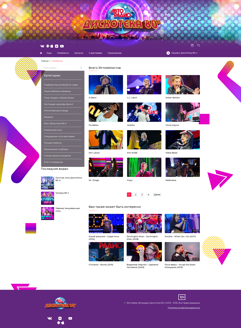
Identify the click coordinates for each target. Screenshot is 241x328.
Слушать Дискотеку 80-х (184, 53)
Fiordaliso (93, 125)
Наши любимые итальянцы (57, 91)
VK (49, 318)
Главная (41, 53)
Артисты (78, 53)
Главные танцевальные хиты (68, 209)
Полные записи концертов (57, 155)
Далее (157, 194)
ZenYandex (60, 318)
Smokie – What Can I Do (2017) (180, 236)
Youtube (70, 318)
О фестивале (95, 53)
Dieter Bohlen (173, 97)
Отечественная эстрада (56, 110)
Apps (60, 323)
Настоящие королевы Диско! (58, 104)
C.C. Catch (132, 97)
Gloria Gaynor (172, 125)
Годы (49, 53)
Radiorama (171, 180)
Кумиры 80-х (62, 193)
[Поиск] (80, 68)
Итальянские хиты (53, 130)
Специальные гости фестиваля (59, 136)
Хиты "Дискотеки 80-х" (55, 123)
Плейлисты (63, 53)
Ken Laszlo (94, 153)
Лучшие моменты (53, 143)
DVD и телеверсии (53, 162)
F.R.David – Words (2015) (101, 264)
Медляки (48, 117)
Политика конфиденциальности (184, 308)
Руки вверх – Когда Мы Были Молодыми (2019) (180, 266)
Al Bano (93, 97)
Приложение (115, 53)
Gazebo (131, 125)
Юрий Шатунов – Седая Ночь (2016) (104, 238)
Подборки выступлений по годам (61, 85)
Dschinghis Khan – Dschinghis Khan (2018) (142, 238)
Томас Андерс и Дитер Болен (59, 98)
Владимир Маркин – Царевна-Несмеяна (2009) (143, 266)
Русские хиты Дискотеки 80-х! (69, 179)
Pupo (129, 180)
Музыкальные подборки (56, 149)
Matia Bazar (171, 153)
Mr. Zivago (94, 180)
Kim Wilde (132, 153)
